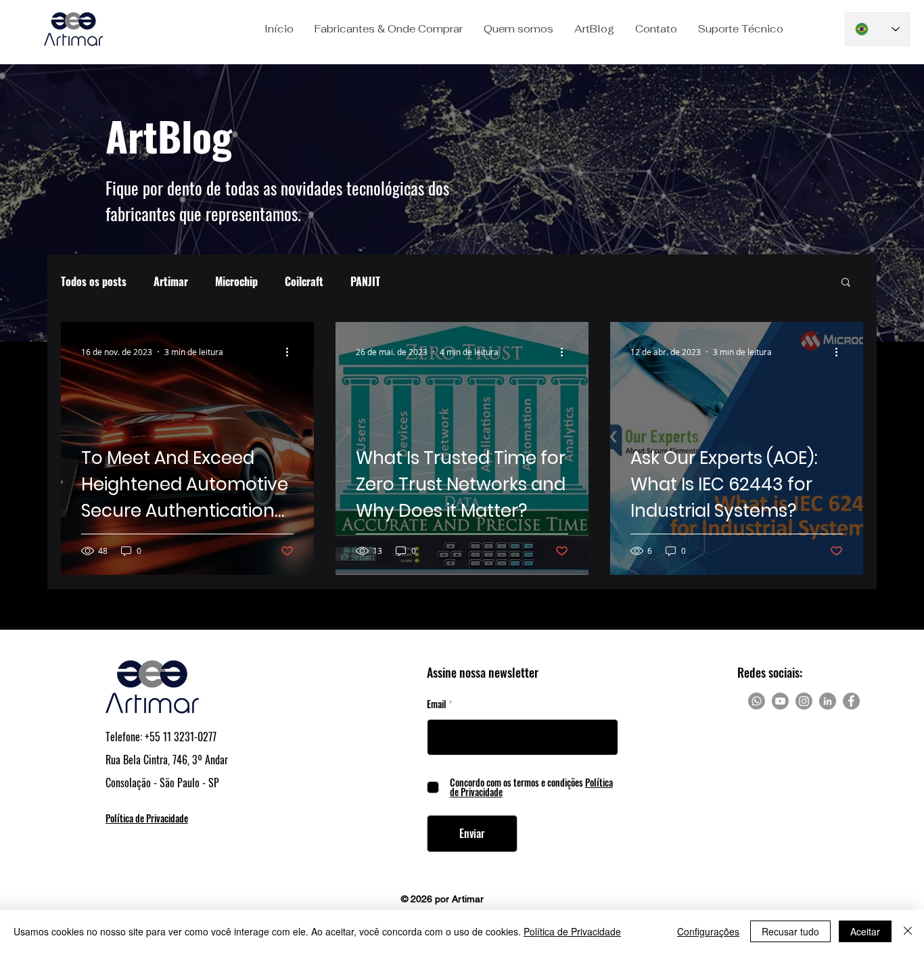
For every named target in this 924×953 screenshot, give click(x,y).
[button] (388, 29)
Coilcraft (304, 281)
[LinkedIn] (827, 701)
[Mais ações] (291, 352)
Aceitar (865, 931)
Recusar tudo (790, 931)
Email (436, 704)
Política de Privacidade (572, 931)
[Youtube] (780, 701)
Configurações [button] (708, 931)
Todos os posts (93, 281)
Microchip (236, 281)
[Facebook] (851, 701)
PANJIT (365, 281)
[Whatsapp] (756, 701)
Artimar (171, 281)
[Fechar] (908, 931)
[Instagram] (803, 701)
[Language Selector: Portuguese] (877, 29)
